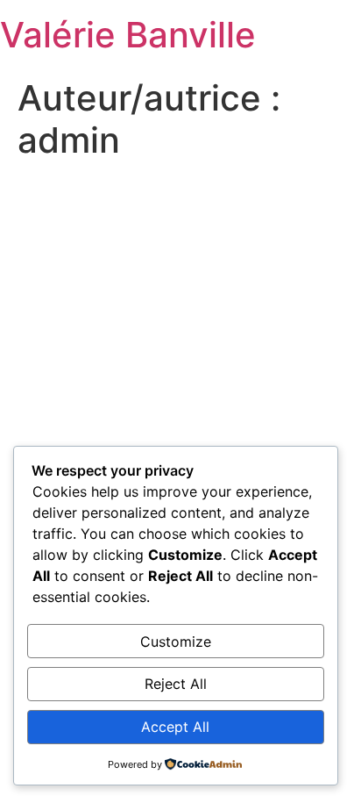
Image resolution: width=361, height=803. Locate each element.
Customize (175, 641)
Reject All (176, 683)
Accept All (175, 726)
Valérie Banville (128, 34)
